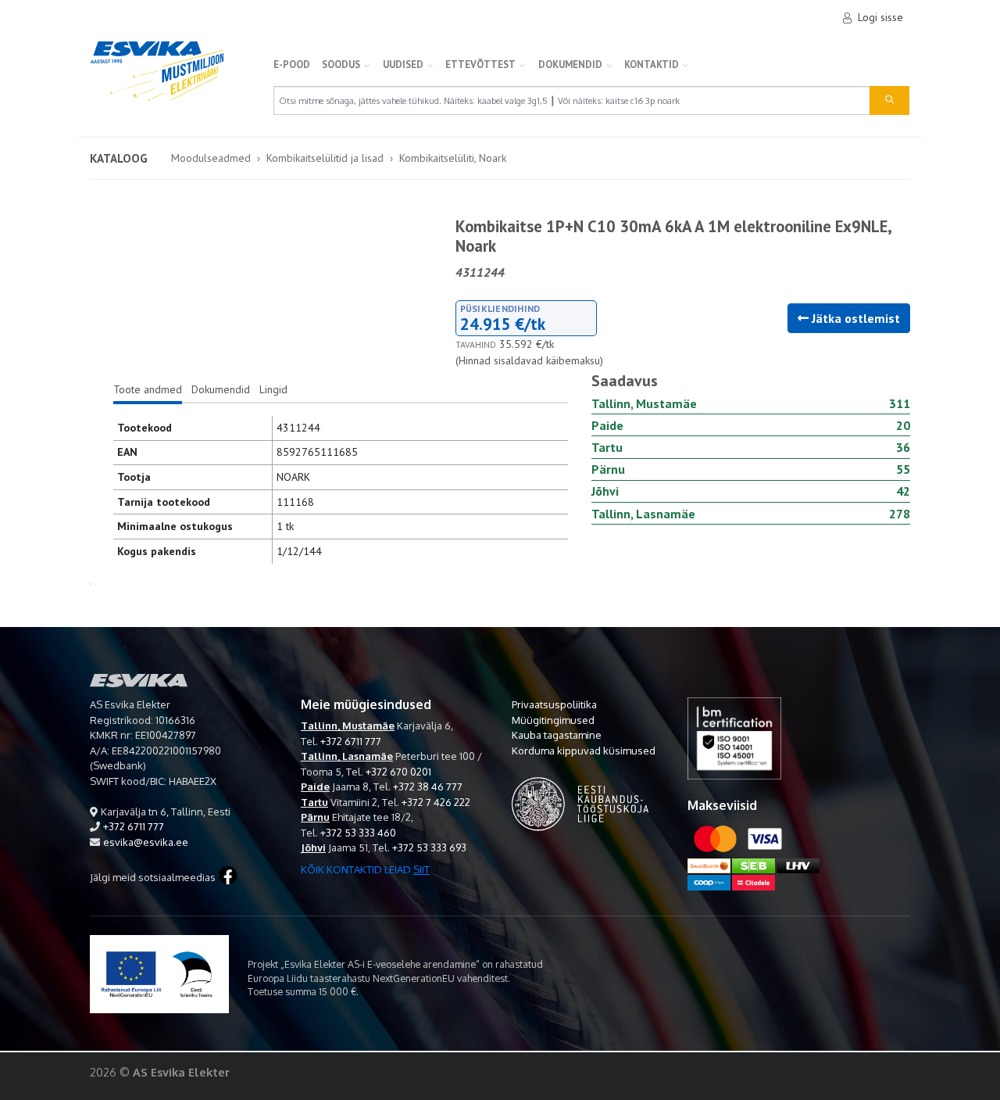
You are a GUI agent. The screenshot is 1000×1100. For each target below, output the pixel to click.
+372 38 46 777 (427, 786)
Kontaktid (651, 64)
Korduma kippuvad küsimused (583, 750)
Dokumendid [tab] (220, 389)
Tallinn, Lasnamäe (347, 756)
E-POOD (291, 64)
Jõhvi (313, 847)
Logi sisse (880, 17)
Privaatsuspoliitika (554, 704)
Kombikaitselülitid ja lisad (325, 158)
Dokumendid (570, 64)
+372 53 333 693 (429, 847)
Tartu (314, 802)
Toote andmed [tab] (147, 389)
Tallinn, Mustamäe (348, 725)
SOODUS (341, 64)
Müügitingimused (553, 720)
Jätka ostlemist (854, 318)
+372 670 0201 (398, 771)
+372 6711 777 (133, 826)
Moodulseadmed (211, 158)
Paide (315, 786)
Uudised (403, 64)
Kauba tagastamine (557, 735)
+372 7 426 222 (436, 802)
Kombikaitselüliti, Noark (452, 158)
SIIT (421, 869)
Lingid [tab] (273, 389)
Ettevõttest (480, 64)
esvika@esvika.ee (145, 842)
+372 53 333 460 (358, 832)
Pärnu (315, 817)
